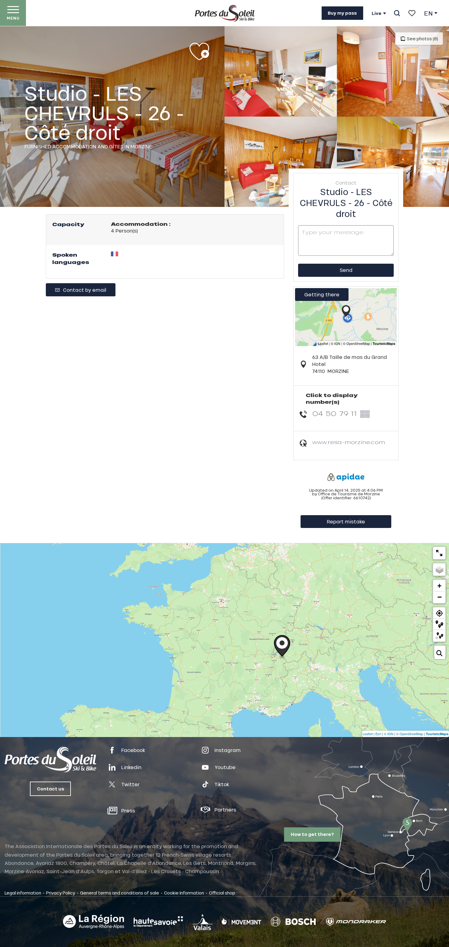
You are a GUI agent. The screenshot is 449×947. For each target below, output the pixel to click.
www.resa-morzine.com (348, 442)
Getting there (321, 294)
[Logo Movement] (241, 921)
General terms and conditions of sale (119, 893)
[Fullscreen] (439, 553)
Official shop (222, 893)
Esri (378, 733)
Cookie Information (184, 893)
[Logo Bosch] (293, 922)
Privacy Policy (60, 893)
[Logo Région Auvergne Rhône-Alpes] (93, 922)
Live (376, 13)
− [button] (439, 597)
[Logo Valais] (202, 921)
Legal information (23, 893)
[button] (397, 13)
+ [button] (439, 586)
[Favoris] (411, 13)
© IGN (388, 733)
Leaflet (368, 733)
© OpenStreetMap (409, 733)
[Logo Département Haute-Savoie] (158, 921)
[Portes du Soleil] (224, 13)
